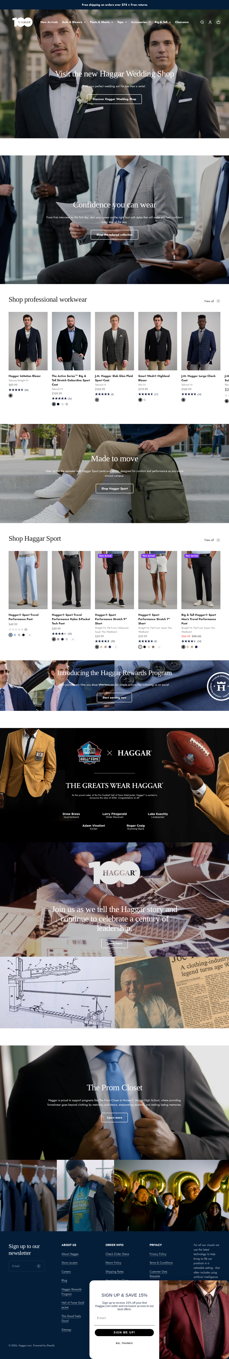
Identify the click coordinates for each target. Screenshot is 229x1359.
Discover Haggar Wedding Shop (114, 99)
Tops (120, 22)
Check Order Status (117, 1254)
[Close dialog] (225, 1284)
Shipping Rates (114, 1271)
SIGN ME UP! (124, 1332)
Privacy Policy (158, 1254)
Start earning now (114, 697)
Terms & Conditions (161, 1263)
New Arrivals (49, 22)
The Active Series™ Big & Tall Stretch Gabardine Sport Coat (71, 380)
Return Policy (113, 1263)
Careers (66, 1271)
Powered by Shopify (44, 1345)
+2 (73, 639)
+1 (116, 647)
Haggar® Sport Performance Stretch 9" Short (111, 619)
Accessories (139, 22)
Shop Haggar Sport (114, 488)
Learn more (114, 943)
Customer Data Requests (158, 1273)
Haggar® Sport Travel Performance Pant (23, 617)
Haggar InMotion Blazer (25, 376)
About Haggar (70, 1254)
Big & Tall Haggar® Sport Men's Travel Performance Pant (198, 619)
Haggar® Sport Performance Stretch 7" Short (154, 619)
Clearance (182, 22)
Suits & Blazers (72, 22)
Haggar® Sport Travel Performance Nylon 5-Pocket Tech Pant (71, 619)
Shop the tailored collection (114, 235)
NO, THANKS (124, 1343)
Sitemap (66, 1330)
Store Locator (70, 1263)
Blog (64, 1280)
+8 (29, 635)
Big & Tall (161, 22)
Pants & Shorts (99, 22)
